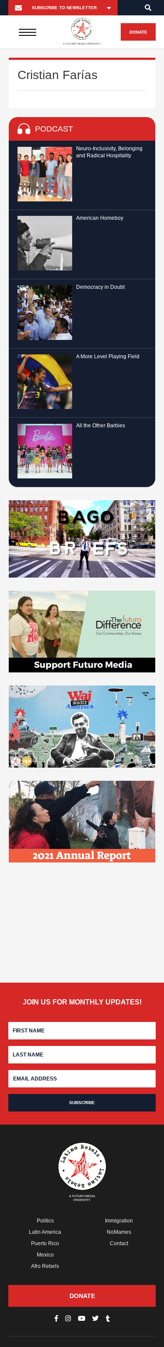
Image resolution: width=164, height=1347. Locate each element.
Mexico (45, 1255)
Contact (119, 1243)
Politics (45, 1221)
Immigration (119, 1221)
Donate (138, 32)
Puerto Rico (45, 1243)
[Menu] (28, 32)
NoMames (119, 1232)
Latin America (45, 1232)
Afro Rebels (45, 1266)
